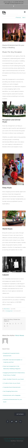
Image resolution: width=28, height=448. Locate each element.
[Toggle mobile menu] (25, 12)
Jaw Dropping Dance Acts (10, 391)
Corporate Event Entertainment (11, 387)
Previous (18, 17)
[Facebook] (7, 421)
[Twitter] (12, 421)
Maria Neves (6, 308)
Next (23, 17)
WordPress (13, 440)
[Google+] (20, 421)
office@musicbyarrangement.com (14, 3)
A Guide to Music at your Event (11, 383)
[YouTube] (16, 421)
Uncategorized (8, 310)
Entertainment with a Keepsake (11, 395)
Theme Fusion (20, 440)
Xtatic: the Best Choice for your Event (13, 379)
